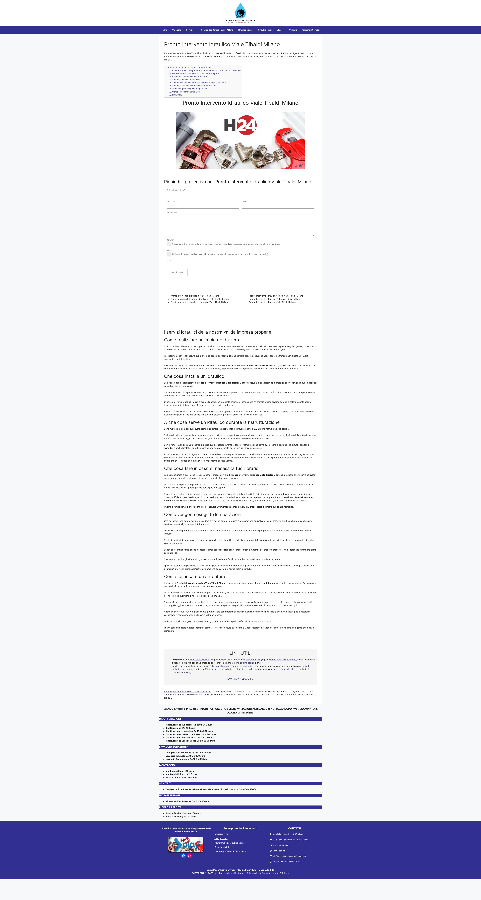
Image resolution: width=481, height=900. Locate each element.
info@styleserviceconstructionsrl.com (289, 856)
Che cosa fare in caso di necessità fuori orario (192, 85)
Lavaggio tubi (220, 838)
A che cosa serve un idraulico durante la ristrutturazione (197, 82)
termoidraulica (253, 659)
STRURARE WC (221, 834)
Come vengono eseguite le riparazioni (188, 88)
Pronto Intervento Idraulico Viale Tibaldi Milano (188, 67)
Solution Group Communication (262, 873)
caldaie (214, 669)
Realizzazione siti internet (231, 873)
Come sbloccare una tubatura (184, 92)
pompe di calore (288, 669)
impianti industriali (245, 663)
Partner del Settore (310, 30)
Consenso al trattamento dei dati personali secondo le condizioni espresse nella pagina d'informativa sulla (226, 244)
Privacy (171, 240)
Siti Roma (284, 873)
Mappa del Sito (266, 870)
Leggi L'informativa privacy (221, 870)
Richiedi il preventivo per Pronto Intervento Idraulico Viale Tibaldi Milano (204, 70)
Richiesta (172, 213)
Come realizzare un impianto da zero (187, 76)
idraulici (274, 659)
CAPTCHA (171, 261)
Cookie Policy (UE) (247, 870)
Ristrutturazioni (265, 30)
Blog (279, 30)
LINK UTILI (175, 95)
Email (245, 201)
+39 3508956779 (280, 845)
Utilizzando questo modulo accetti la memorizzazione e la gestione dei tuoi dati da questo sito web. (220, 254)
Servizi (189, 30)
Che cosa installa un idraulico (184, 79)
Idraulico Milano (245, 30)
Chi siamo (176, 30)
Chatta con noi (279, 851)
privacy (276, 244)
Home (164, 30)
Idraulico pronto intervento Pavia (230, 851)
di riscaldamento (287, 659)
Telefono (172, 201)
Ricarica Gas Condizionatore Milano (217, 30)
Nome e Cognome (176, 190)
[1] (263, 662)
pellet (276, 669)
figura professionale (199, 659)
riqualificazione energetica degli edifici (234, 666)
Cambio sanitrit (222, 847)
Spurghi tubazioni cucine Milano (229, 843)
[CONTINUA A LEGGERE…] (240, 679)
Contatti (293, 30)
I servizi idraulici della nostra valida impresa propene (195, 73)
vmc (188, 672)
